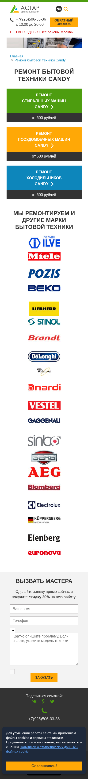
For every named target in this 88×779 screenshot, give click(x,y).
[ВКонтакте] (34, 701)
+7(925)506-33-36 (31, 19)
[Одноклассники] (43, 701)
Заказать (44, 677)
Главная (16, 56)
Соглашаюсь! (44, 766)
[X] (52, 701)
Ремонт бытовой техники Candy (40, 60)
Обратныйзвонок (63, 22)
